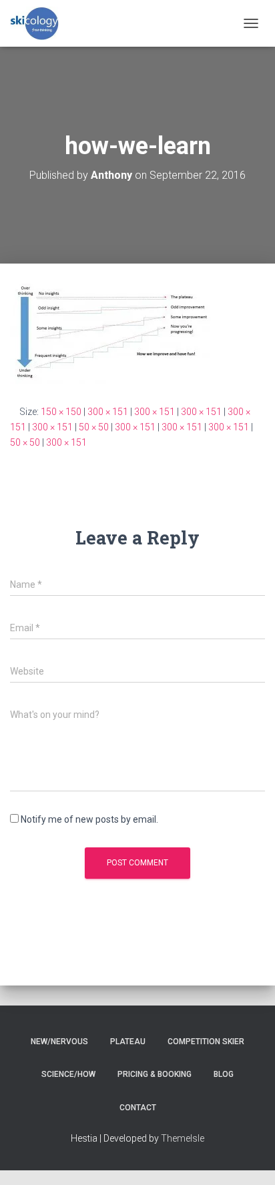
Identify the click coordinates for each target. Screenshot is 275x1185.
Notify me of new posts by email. (89, 819)
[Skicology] (40, 23)
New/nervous (59, 1041)
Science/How (68, 1074)
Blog (224, 1074)
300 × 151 (107, 411)
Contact (137, 1107)
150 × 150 (61, 411)
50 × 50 (94, 427)
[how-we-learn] (110, 333)
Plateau (128, 1041)
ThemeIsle (182, 1138)
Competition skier (206, 1041)
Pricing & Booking (154, 1074)
